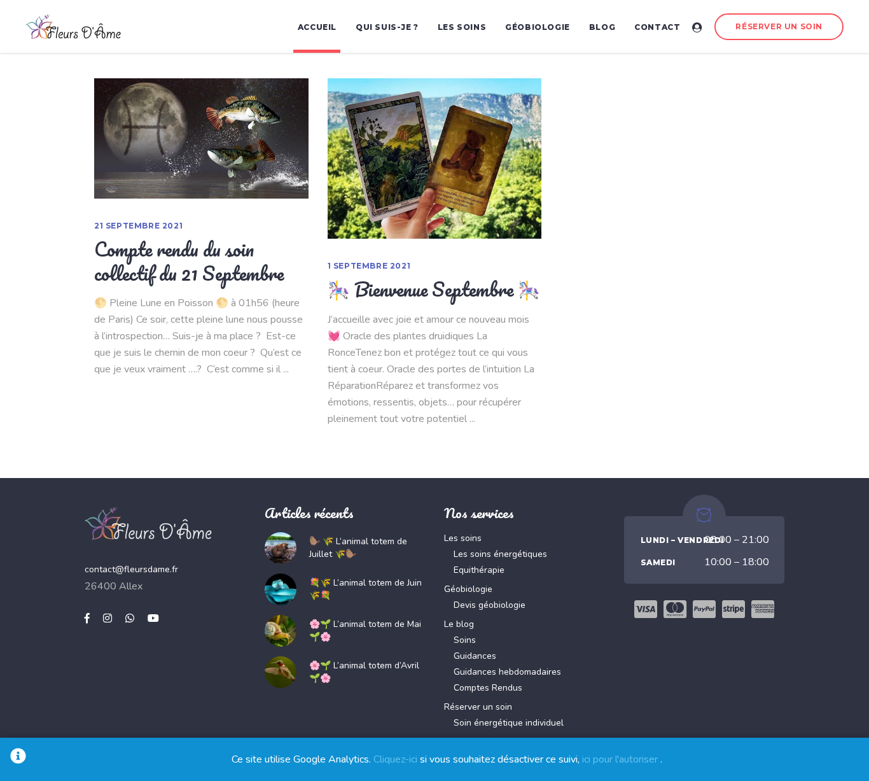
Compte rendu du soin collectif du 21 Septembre (189, 261)
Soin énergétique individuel (509, 723)
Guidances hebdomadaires (507, 672)
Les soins (463, 538)
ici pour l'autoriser (620, 759)
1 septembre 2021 (369, 266)
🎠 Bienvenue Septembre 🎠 (434, 289)
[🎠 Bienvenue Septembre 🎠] (435, 158)
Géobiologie (468, 589)
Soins (465, 640)
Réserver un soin (478, 707)
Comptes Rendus (488, 688)
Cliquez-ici (395, 759)
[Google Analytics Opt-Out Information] (18, 759)
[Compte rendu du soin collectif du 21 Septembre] (201, 138)
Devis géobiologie (489, 605)
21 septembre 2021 (138, 225)
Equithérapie (479, 570)
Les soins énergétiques (500, 554)
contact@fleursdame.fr (131, 569)
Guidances (475, 656)
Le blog (459, 624)
